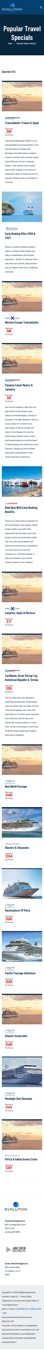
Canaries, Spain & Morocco (20, 613)
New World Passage (16, 786)
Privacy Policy (26, 1296)
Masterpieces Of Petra (17, 910)
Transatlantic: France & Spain (22, 123)
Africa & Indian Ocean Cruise (21, 1159)
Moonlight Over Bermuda (18, 1098)
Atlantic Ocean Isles (16, 1036)
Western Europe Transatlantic (22, 322)
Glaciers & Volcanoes (17, 847)
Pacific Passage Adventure (20, 973)
